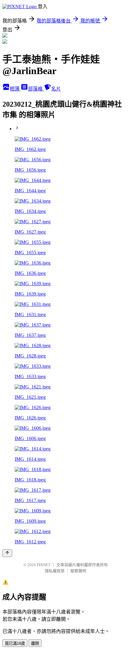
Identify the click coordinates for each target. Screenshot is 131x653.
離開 (35, 643)
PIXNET (44, 564)
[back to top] (7, 553)
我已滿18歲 (15, 643)
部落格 (36, 88)
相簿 (15, 88)
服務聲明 (78, 571)
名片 (56, 88)
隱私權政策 (55, 571)
